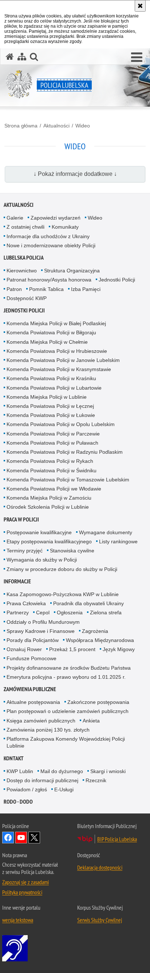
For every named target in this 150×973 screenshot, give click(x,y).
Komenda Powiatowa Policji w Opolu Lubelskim (61, 424)
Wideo (82, 126)
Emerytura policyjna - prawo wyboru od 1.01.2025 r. (66, 677)
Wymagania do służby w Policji (42, 560)
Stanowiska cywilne (72, 551)
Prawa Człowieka (26, 603)
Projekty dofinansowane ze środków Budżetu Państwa (69, 668)
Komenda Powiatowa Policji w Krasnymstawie (59, 369)
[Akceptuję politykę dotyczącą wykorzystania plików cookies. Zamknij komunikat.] (140, 6)
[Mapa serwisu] (21, 56)
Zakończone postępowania (98, 702)
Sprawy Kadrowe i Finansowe (41, 631)
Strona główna (21, 126)
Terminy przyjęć (25, 551)
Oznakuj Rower (24, 649)
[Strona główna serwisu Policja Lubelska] (10, 56)
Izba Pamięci (85, 289)
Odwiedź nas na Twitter (34, 837)
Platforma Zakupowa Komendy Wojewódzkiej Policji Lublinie (66, 742)
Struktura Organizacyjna (72, 270)
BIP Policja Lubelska (117, 839)
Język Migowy (119, 649)
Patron (14, 289)
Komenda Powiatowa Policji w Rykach (50, 461)
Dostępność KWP (27, 298)
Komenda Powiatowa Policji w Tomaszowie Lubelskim (68, 479)
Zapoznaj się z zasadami (25, 882)
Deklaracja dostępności (99, 867)
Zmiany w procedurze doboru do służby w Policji (62, 569)
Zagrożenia (95, 631)
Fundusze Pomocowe (31, 658)
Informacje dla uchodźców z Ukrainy (48, 236)
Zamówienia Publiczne (30, 689)
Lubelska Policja (24, 257)
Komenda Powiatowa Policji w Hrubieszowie (57, 351)
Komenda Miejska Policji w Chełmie (47, 342)
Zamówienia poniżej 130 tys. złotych (48, 730)
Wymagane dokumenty (105, 532)
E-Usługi (64, 789)
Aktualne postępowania (33, 702)
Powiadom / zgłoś (27, 789)
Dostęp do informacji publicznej (42, 780)
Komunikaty (65, 227)
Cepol (43, 612)
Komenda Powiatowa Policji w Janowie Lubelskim (63, 360)
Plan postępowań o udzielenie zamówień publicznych (68, 711)
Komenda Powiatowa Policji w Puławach (52, 443)
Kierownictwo (22, 270)
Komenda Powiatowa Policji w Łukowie (51, 415)
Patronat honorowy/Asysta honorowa (49, 280)
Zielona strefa (106, 612)
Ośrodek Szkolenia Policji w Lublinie (48, 507)
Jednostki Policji (117, 280)
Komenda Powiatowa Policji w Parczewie (53, 434)
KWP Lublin (20, 771)
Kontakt (14, 758)
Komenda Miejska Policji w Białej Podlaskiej (56, 323)
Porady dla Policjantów (33, 640)
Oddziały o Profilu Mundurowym (43, 622)
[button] (136, 57)
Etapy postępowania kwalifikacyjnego (49, 541)
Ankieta (91, 721)
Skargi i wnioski (108, 771)
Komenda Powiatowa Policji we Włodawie (54, 489)
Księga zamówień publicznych (41, 721)
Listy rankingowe (118, 541)
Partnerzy (18, 612)
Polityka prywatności (22, 892)
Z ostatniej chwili (25, 227)
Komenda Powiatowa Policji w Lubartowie (54, 388)
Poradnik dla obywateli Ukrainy (88, 603)
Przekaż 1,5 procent (72, 649)
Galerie (15, 218)
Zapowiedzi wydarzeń (55, 218)
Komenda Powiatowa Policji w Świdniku (51, 470)
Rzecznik (96, 780)
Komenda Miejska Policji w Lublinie (47, 397)
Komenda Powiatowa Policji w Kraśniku (51, 378)
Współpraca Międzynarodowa (100, 640)
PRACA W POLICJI (21, 519)
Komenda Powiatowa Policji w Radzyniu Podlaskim (65, 452)
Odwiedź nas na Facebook (8, 837)
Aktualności (56, 126)
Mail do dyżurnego (61, 771)
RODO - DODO (18, 801)
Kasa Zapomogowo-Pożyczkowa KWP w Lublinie (63, 594)
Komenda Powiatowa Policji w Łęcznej (50, 406)
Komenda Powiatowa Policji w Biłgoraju (51, 332)
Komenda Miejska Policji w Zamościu (49, 498)
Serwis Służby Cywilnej (99, 919)
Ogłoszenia (70, 612)
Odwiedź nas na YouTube (21, 837)
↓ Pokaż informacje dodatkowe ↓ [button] (75, 174)
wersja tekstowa (17, 919)
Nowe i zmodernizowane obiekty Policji (51, 245)
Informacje (17, 581)
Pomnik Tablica (46, 289)
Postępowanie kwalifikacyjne (39, 532)
